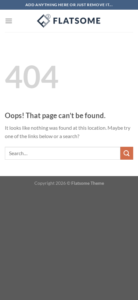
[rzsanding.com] (69, 21)
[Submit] (126, 153)
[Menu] (9, 21)
